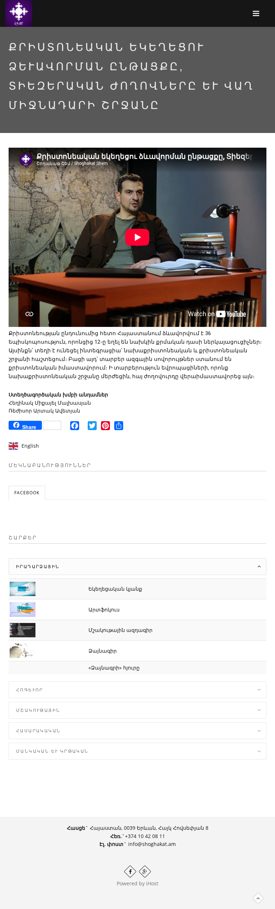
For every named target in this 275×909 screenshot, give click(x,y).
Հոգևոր (29, 690)
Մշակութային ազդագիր (120, 630)
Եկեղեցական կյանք (115, 588)
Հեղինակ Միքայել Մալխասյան (50, 402)
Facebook (26, 493)
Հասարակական (38, 731)
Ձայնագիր (102, 650)
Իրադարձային (37, 566)
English (30, 445)
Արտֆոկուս (104, 609)
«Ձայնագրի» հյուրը (114, 667)
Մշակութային (38, 710)
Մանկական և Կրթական (52, 751)
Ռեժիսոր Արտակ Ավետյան (44, 410)
